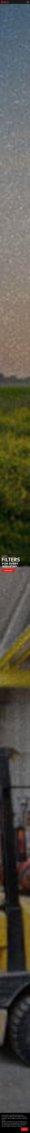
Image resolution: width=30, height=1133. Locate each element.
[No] (28, 1123)
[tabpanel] (15, 564)
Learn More (8, 570)
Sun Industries (5, 2)
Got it (24, 1129)
